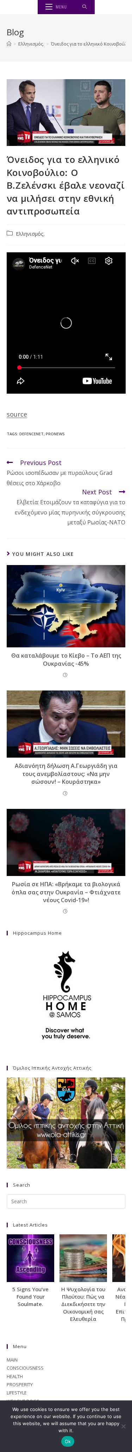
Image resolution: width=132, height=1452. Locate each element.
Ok (68, 1441)
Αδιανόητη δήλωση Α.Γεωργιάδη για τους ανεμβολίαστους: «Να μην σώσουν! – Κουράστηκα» (66, 774)
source (17, 414)
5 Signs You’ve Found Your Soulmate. (30, 1296)
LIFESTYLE (17, 1392)
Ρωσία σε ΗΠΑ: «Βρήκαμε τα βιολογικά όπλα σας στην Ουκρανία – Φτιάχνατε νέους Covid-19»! (66, 892)
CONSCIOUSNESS (25, 1368)
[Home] (9, 44)
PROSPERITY (20, 1384)
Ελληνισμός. (30, 233)
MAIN (12, 1360)
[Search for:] (85, 7)
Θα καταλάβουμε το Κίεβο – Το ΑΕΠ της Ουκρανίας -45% (66, 659)
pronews (55, 433)
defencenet (31, 433)
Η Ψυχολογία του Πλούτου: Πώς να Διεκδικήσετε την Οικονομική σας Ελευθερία (83, 1304)
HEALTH (15, 1376)
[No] (123, 1426)
